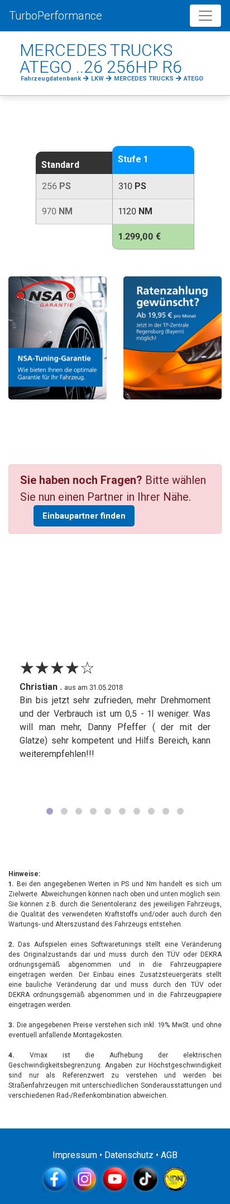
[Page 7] (136, 811)
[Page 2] (64, 811)
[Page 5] (107, 811)
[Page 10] (180, 811)
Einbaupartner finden (84, 516)
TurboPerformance (55, 15)
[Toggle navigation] (205, 15)
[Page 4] (93, 811)
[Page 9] (165, 811)
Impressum (74, 1155)
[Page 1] (49, 811)
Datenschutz (129, 1155)
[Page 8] (151, 811)
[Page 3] (78, 811)
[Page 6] (122, 811)
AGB (169, 1155)
